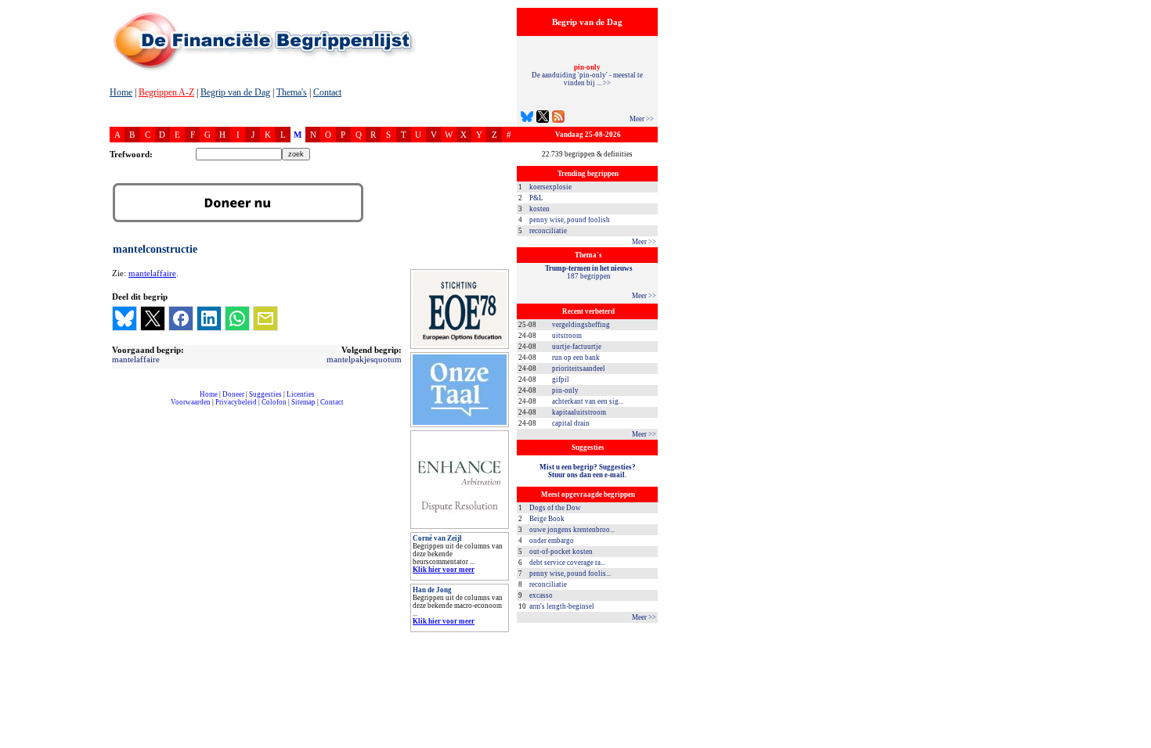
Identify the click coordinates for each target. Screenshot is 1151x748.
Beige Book (547, 519)
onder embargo (551, 541)
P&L (536, 198)
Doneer (233, 394)
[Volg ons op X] (542, 118)
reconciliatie (548, 231)
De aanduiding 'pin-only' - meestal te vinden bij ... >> (587, 75)
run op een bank (576, 357)
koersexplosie (550, 187)
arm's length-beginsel (561, 606)
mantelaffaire (152, 273)
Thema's (291, 92)
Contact (327, 92)
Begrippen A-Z (166, 92)
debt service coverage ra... (567, 562)
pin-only (565, 390)
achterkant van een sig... (587, 401)
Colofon (274, 402)
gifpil (560, 379)
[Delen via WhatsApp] (237, 318)
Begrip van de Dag (235, 92)
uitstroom (567, 336)
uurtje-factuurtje (576, 347)
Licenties (301, 394)
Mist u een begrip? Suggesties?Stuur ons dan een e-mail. (587, 471)
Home (121, 92)
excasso (541, 595)
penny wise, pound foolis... (570, 573)
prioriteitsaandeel (578, 368)
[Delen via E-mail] (265, 318)
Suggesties (265, 394)
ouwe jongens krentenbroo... (572, 530)
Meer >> (642, 119)
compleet (118, 408)
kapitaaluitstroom (579, 412)
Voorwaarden (191, 402)
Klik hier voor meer (443, 570)
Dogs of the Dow (555, 508)
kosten (539, 209)
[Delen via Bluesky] (124, 318)
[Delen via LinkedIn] (209, 318)
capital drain (571, 423)
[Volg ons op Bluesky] (527, 118)
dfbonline (1136, 743)
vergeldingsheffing (581, 325)
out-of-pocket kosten (561, 552)
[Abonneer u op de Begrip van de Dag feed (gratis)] (558, 118)
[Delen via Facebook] (180, 318)
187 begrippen (589, 272)
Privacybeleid (236, 402)
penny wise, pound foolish (569, 220)
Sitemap (303, 402)
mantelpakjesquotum (364, 359)
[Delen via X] (152, 318)
